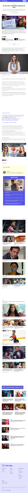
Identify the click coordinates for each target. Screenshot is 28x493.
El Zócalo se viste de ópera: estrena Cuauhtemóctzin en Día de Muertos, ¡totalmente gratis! (7, 400)
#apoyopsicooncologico (12, 120)
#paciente (17, 119)
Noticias (14, 4)
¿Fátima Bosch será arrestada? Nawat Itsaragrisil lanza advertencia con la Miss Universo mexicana (13, 203)
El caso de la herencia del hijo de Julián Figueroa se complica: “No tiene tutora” (14, 195)
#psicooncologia (6, 119)
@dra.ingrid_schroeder (6, 113)
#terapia (12, 119)
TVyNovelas (14, 446)
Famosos (7, 38)
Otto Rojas (8, 171)
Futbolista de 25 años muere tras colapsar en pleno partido (14, 197)
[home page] (4, 0)
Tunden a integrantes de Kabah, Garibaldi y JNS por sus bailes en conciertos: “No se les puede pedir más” (14, 200)
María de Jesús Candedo (6, 167)
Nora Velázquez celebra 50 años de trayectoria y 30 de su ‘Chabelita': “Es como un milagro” (17, 429)
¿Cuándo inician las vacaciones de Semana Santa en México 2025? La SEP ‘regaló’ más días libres (20, 413)
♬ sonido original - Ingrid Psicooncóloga (9, 122)
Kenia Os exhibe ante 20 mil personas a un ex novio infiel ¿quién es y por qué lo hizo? (22, 40)
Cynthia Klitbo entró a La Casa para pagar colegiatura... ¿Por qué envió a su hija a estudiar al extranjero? (17, 445)
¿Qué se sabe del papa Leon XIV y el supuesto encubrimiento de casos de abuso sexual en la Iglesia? (7, 413)
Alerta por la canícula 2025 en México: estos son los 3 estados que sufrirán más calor (20, 400)
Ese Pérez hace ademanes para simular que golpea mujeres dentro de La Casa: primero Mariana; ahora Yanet (18, 421)
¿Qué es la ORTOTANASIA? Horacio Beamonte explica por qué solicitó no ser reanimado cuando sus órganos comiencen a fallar (17, 437)
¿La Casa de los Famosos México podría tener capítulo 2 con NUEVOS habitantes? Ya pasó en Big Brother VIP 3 (9, 40)
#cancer (4, 120)
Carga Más (14, 44)
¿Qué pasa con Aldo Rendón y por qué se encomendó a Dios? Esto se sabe (14, 192)
